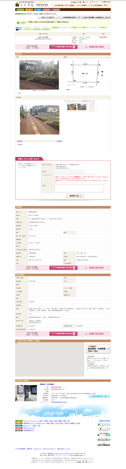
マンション (27, 425)
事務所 (60, 421)
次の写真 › (59, 141)
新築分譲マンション (29, 423)
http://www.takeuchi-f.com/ (58, 402)
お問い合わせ (61, 448)
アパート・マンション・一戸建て (33, 421)
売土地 (66, 423)
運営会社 (29, 448)
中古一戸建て (59, 423)
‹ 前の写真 (19, 141)
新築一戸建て (50, 423)
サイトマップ (37, 448)
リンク (68, 448)
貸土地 (51, 421)
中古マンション (40, 423)
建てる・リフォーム (29, 428)
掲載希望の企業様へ (105, 420)
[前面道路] (39, 119)
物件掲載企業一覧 (29, 430)
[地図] (92, 106)
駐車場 (46, 421)
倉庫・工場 (66, 421)
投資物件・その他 (75, 423)
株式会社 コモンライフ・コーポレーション (61, 453)
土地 (39, 425)
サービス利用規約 (20, 448)
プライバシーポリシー (49, 448)
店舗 (55, 421)
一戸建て (33, 425)
